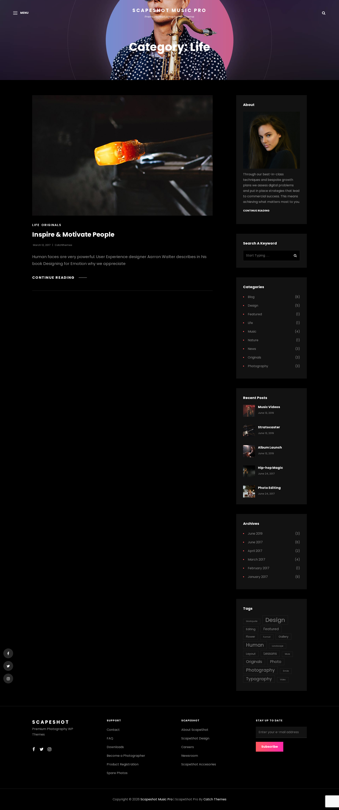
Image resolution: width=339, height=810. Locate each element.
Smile (286, 670)
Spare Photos (117, 773)
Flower (250, 637)
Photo (275, 661)
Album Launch (270, 447)
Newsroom (189, 755)
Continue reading (59, 277)
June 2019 (255, 533)
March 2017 (256, 559)
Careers (187, 747)
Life (35, 225)
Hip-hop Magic (270, 467)
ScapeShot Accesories (198, 764)
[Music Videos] (249, 411)
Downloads (115, 747)
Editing (250, 629)
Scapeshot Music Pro (169, 10)
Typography (259, 679)
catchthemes (63, 245)
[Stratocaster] (249, 431)
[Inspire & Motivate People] (122, 155)
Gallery (283, 637)
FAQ (110, 738)
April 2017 (255, 551)
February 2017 (258, 568)
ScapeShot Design (195, 738)
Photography (258, 366)
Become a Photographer (126, 755)
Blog (251, 297)
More (287, 654)
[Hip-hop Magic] (249, 471)
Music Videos (269, 407)
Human (255, 645)
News (252, 349)
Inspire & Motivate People (73, 234)
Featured (255, 314)
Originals (51, 225)
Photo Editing (269, 487)
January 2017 (258, 577)
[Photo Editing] (249, 491)
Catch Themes (214, 799)
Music (252, 331)
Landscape (277, 646)
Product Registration (123, 764)
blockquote (251, 621)
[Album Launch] (249, 451)
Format (267, 636)
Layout (251, 654)
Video (283, 679)
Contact (113, 729)
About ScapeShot (194, 729)
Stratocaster (269, 427)
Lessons (270, 653)
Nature (253, 340)
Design (253, 305)
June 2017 (255, 542)
